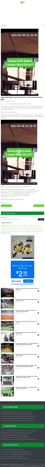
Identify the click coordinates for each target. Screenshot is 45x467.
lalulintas (34, 114)
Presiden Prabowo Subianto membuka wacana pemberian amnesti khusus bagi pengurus (19, 430)
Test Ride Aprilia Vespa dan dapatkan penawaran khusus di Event (26, 355)
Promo (15, 230)
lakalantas (3, 230)
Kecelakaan (38, 228)
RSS (25, 465)
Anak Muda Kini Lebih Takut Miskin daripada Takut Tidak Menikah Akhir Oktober (18, 418)
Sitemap (29, 465)
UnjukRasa (21, 227)
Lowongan (9, 192)
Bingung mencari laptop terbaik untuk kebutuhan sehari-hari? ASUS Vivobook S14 (27, 377)
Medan (4, 103)
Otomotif (11, 195)
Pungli (11, 228)
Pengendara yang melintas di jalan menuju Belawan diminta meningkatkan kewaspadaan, (27, 344)
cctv (30, 106)
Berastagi (25, 230)
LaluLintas (23, 225)
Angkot (25, 227)
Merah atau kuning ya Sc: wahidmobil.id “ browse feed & (13, 456)
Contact (43, 465)
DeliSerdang (13, 231)
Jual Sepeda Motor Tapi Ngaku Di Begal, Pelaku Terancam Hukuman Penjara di (17, 411)
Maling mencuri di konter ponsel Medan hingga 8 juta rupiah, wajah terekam (17, 414)
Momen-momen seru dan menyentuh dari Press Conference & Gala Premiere (26, 311)
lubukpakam (11, 202)
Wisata (21, 230)
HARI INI (26, 189)
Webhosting (8, 196)
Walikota (34, 231)
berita (5, 186)
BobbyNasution (40, 231)
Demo (17, 227)
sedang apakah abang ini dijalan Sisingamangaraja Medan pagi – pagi (27, 300)
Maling (33, 227)
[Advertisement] (22, 15)
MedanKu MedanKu (11, 101)
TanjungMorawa (39, 230)
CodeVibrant (23, 464)
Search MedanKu (4, 217)
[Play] (2, 183)
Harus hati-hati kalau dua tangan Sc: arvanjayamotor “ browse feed (15, 458)
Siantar (8, 231)
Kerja (13, 192)
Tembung (33, 230)
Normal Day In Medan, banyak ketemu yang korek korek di (26, 322)
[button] (19, 152)
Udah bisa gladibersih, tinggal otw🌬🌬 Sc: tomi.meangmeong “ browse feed (17, 454)
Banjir (26, 228)
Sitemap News (34, 465)
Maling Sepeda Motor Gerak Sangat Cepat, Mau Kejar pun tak (26, 333)
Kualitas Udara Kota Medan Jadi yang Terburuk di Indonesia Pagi (7, 205)
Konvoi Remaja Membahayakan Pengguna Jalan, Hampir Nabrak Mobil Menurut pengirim (26, 366)
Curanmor (3, 228)
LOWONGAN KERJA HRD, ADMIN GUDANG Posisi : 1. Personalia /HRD (15, 437)
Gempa (29, 228)
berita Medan (6, 193)
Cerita (2, 99)
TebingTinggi (3, 231)
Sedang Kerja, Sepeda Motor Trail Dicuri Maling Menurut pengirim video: (26, 388)
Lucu (34, 225)
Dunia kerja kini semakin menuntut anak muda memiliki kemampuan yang (17, 432)
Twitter (18, 465)
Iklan (12, 230)
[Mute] (33, 183)
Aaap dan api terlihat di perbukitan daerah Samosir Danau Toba (27, 289)
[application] (19, 152)
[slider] (18, 183)
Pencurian (37, 227)
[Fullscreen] (35, 183)
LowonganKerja (29, 225)
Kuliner (6, 227)
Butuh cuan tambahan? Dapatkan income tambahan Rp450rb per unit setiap (39, 205)
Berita (9, 225)
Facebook (22, 465)
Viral (18, 230)
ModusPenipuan (17, 228)
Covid (37, 225)
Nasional (18, 231)
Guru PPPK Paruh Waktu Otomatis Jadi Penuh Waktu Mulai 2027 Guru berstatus (17, 420)
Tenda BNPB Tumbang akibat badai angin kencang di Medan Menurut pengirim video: (19, 416)
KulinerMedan (12, 227)
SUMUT (8, 103)
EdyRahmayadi (28, 231)
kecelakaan (29, 114)
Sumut (17, 202)
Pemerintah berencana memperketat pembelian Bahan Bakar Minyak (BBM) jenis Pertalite (20, 439)
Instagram (6, 190)
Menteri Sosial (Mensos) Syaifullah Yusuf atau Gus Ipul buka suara (15, 435)
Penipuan (8, 228)
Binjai (29, 230)
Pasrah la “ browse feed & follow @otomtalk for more (12, 449)
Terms (39, 465)
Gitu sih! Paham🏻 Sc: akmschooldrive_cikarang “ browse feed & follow (15, 451)
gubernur (23, 231)
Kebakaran (8, 230)
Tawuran (33, 228)
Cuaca (22, 228)
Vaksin (40, 225)
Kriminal (29, 227)
